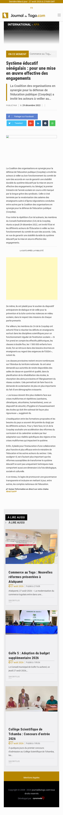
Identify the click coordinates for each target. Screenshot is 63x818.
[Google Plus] (31, 123)
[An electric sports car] (31, 546)
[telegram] (45, 123)
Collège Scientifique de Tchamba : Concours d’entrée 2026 (29, 734)
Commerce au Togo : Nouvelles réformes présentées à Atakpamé (30, 577)
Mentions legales (31, 777)
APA (36, 24)
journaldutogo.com (41, 790)
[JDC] (23, 15)
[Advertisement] (31, 278)
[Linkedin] (38, 123)
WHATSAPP (11, 491)
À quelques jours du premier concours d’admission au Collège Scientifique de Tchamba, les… (31, 751)
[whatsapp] (52, 123)
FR (31, 8)
